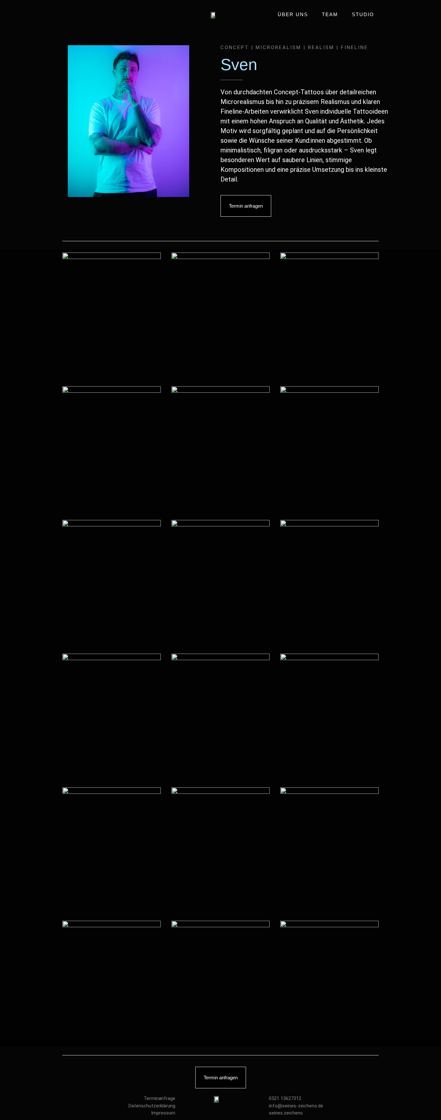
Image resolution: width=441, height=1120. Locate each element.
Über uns (293, 14)
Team (330, 14)
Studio (363, 14)
